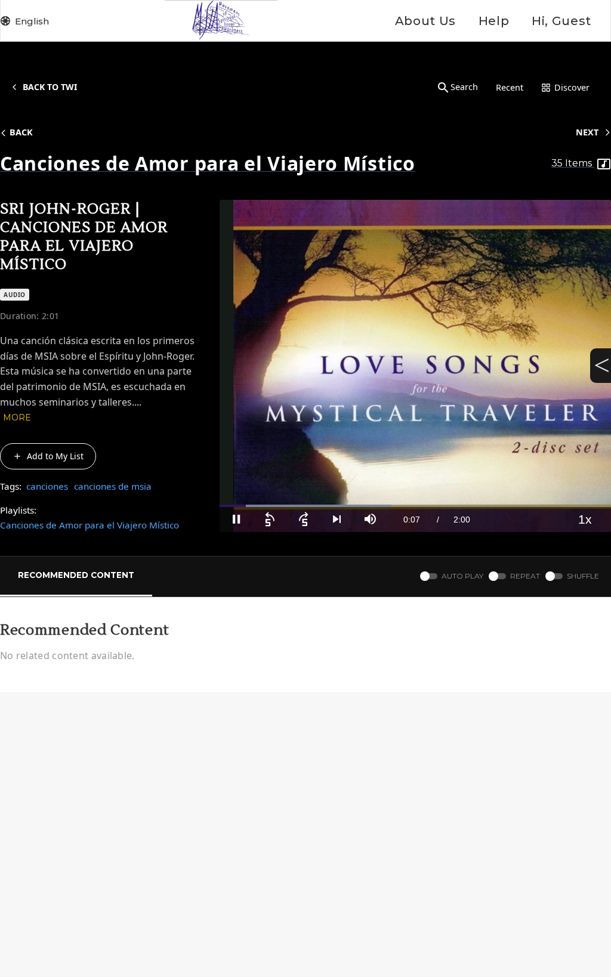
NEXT (587, 132)
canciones (47, 486)
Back (21, 132)
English (32, 21)
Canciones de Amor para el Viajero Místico (89, 525)
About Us (425, 21)
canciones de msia (113, 486)
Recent (509, 87)
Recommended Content (76, 575)
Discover (572, 87)
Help (494, 21)
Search (464, 86)
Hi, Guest (561, 21)
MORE (17, 417)
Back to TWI (50, 86)
